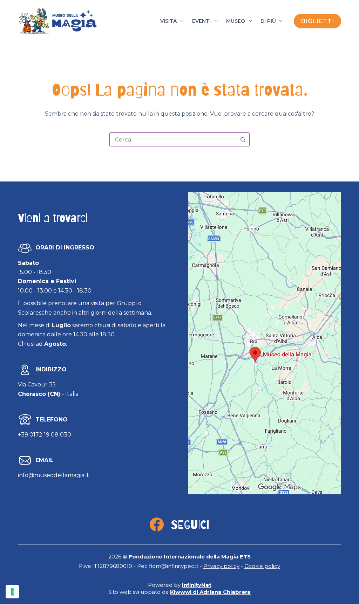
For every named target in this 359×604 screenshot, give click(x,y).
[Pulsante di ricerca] (242, 139)
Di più (268, 21)
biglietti (317, 21)
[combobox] (173, 139)
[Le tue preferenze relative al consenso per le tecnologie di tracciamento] (12, 591)
